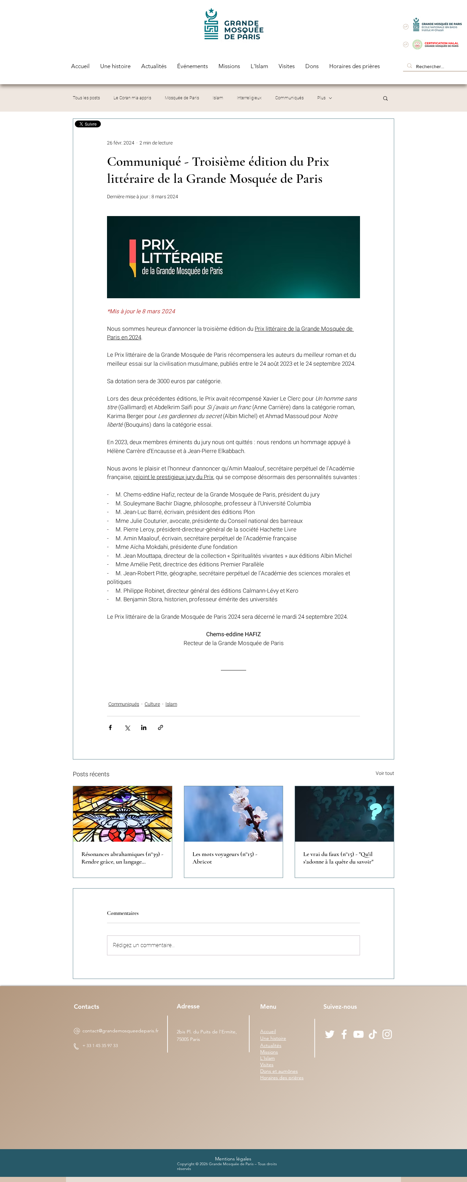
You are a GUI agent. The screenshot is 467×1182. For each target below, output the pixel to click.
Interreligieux (249, 97)
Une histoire (273, 1038)
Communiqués (289, 97)
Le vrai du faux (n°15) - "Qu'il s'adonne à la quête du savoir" (338, 857)
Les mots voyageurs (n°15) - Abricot (224, 857)
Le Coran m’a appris (132, 97)
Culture (152, 704)
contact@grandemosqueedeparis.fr (120, 1031)
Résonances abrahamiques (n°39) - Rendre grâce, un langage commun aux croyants (122, 857)
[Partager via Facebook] (110, 727)
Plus (321, 97)
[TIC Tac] (372, 1034)
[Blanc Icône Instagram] (387, 1034)
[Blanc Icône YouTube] (358, 1034)
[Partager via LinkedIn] (144, 727)
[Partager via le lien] (160, 727)
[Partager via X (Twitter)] (127, 727)
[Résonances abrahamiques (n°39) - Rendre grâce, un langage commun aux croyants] (122, 814)
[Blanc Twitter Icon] (329, 1034)
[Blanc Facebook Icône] (344, 1034)
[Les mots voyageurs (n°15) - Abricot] (233, 814)
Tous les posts (86, 97)
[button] (385, 98)
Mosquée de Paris (182, 97)
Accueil (268, 1031)
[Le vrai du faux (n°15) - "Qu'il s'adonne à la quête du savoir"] (344, 814)
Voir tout (385, 773)
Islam (218, 97)
